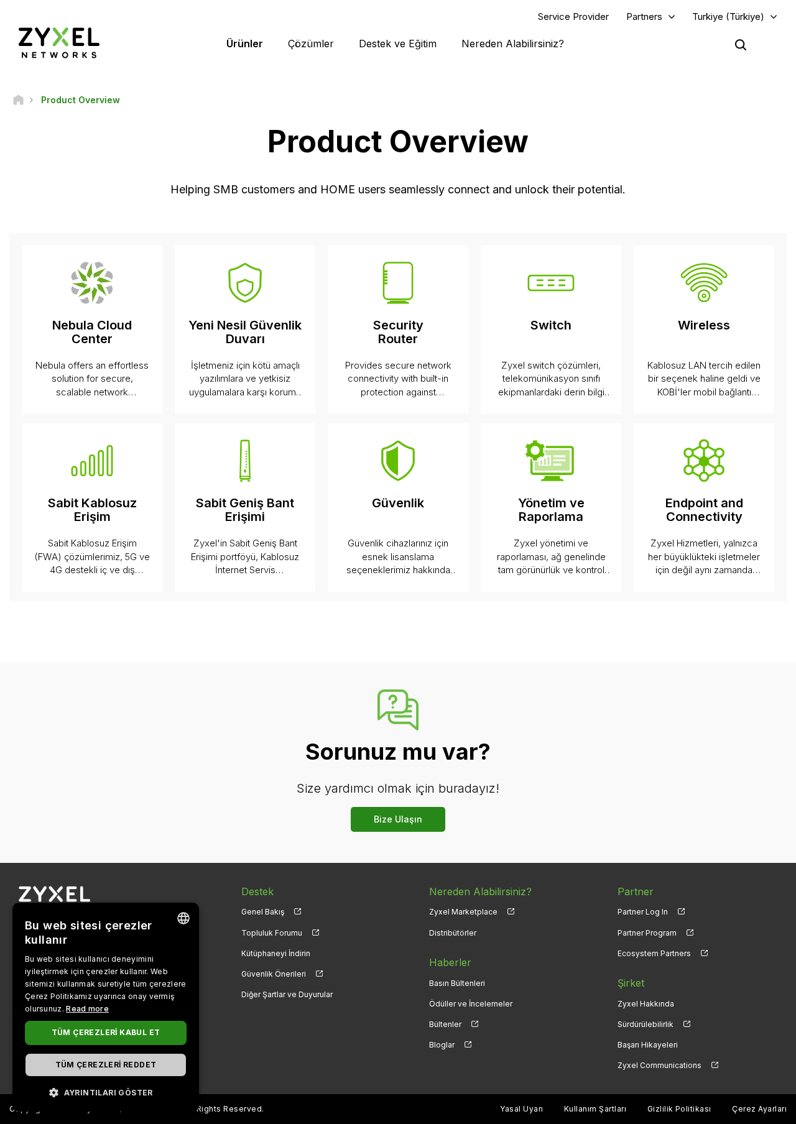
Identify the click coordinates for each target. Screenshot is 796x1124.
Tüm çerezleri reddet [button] (106, 1064)
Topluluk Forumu (271, 932)
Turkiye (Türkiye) (728, 16)
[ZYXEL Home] (59, 42)
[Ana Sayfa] (18, 99)
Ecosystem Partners (654, 953)
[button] (106, 1092)
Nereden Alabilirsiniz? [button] (512, 43)
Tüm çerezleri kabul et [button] (106, 1032)
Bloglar (442, 1044)
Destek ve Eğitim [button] (398, 43)
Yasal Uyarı (521, 1108)
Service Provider (573, 16)
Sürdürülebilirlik (645, 1024)
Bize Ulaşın (398, 819)
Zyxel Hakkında (646, 1003)
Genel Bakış (262, 911)
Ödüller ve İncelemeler (470, 1003)
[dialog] (105, 1007)
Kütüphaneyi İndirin (275, 953)
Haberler (450, 962)
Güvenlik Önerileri (273, 974)
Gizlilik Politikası (679, 1108)
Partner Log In (643, 911)
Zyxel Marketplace (463, 911)
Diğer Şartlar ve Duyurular (287, 994)
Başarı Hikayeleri (648, 1044)
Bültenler (445, 1024)
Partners (644, 16)
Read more (87, 1008)
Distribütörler (452, 932)
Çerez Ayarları (759, 1108)
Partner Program (647, 932)
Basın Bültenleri (457, 983)
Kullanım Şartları (595, 1108)
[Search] (740, 44)
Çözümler (311, 43)
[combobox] (183, 918)
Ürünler (244, 43)
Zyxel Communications (659, 1065)
